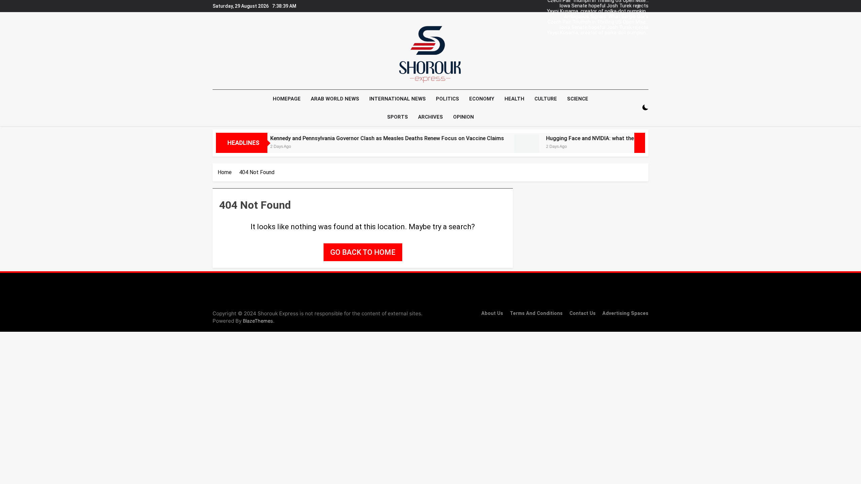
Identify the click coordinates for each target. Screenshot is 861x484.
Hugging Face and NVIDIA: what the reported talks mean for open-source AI (623, 138)
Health (514, 99)
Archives (430, 117)
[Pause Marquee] (639, 143)
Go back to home (363, 252)
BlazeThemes (258, 321)
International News (397, 99)
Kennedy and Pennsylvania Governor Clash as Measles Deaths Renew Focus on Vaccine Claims (371, 138)
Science (577, 99)
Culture (545, 99)
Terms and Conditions (536, 313)
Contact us (582, 313)
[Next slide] (645, 4)
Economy (481, 99)
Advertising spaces (625, 313)
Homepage (287, 99)
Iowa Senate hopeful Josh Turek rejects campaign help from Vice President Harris (602, 6)
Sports (397, 117)
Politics (447, 99)
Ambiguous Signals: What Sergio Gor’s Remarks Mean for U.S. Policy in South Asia (600, 16)
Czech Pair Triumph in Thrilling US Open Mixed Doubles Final (598, 22)
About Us (492, 313)
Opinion (463, 117)
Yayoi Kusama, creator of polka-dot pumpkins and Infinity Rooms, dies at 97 (597, 11)
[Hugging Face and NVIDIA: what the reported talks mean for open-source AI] (510, 147)
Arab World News (335, 99)
